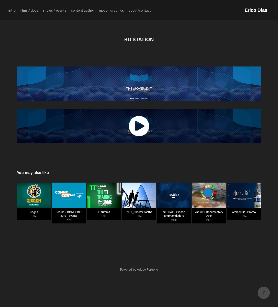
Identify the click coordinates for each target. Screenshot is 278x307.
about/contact (140, 10)
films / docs (29, 10)
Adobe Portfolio (147, 269)
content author (82, 10)
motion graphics (111, 10)
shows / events (54, 10)
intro (11, 10)
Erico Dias (256, 10)
